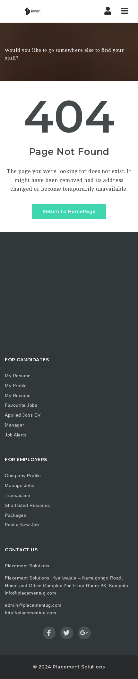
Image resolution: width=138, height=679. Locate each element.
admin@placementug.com (33, 605)
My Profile (16, 385)
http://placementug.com (30, 612)
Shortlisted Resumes (27, 505)
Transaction (17, 495)
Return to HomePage (69, 211)
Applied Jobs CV (23, 415)
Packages (15, 515)
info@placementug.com (30, 592)
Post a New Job (22, 524)
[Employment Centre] (29, 11)
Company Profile (23, 475)
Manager (14, 424)
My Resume (18, 375)
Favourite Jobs (21, 405)
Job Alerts (15, 434)
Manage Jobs (19, 485)
